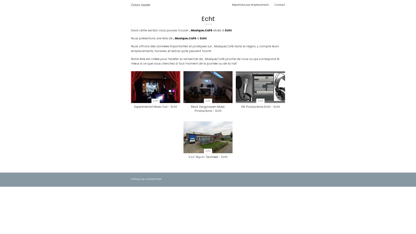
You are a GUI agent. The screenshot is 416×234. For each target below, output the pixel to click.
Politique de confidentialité (146, 179)
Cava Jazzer (140, 5)
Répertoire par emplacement (250, 5)
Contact (279, 5)
